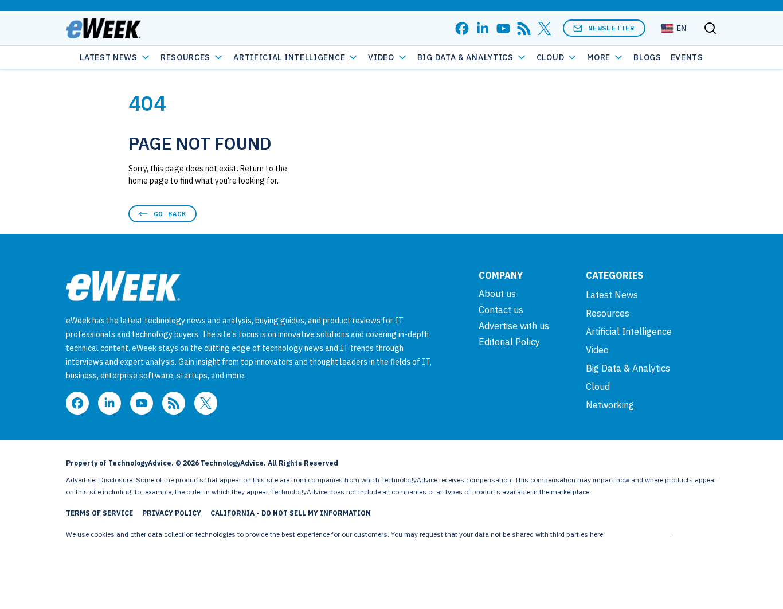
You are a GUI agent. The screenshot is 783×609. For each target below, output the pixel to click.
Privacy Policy (171, 513)
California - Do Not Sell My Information (290, 513)
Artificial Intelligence (289, 57)
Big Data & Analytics (465, 57)
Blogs (647, 57)
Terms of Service (99, 513)
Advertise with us (514, 325)
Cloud (551, 57)
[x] (544, 28)
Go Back (170, 213)
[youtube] (503, 28)
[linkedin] (483, 28)
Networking (610, 405)
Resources (607, 313)
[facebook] (462, 28)
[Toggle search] (710, 28)
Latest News (109, 57)
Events (687, 57)
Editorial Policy (509, 341)
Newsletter (611, 28)
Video (381, 57)
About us (497, 293)
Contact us (501, 309)
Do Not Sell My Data (638, 534)
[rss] (524, 28)
